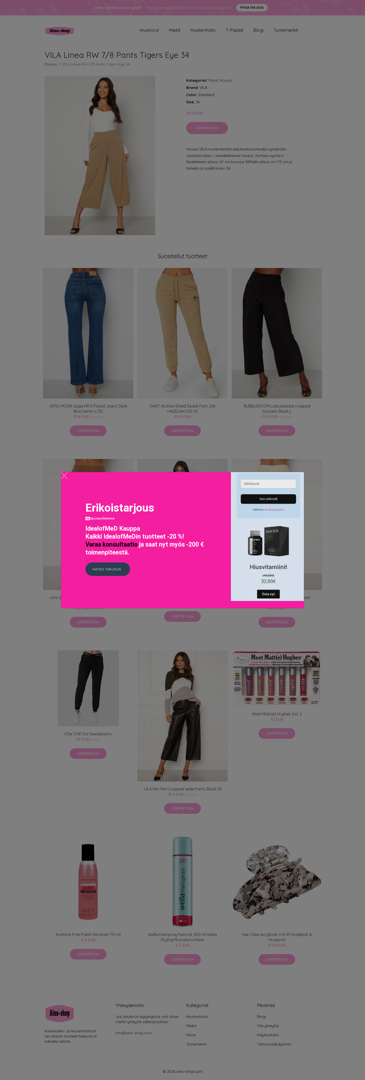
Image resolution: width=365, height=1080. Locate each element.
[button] (107, 569)
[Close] (64, 475)
